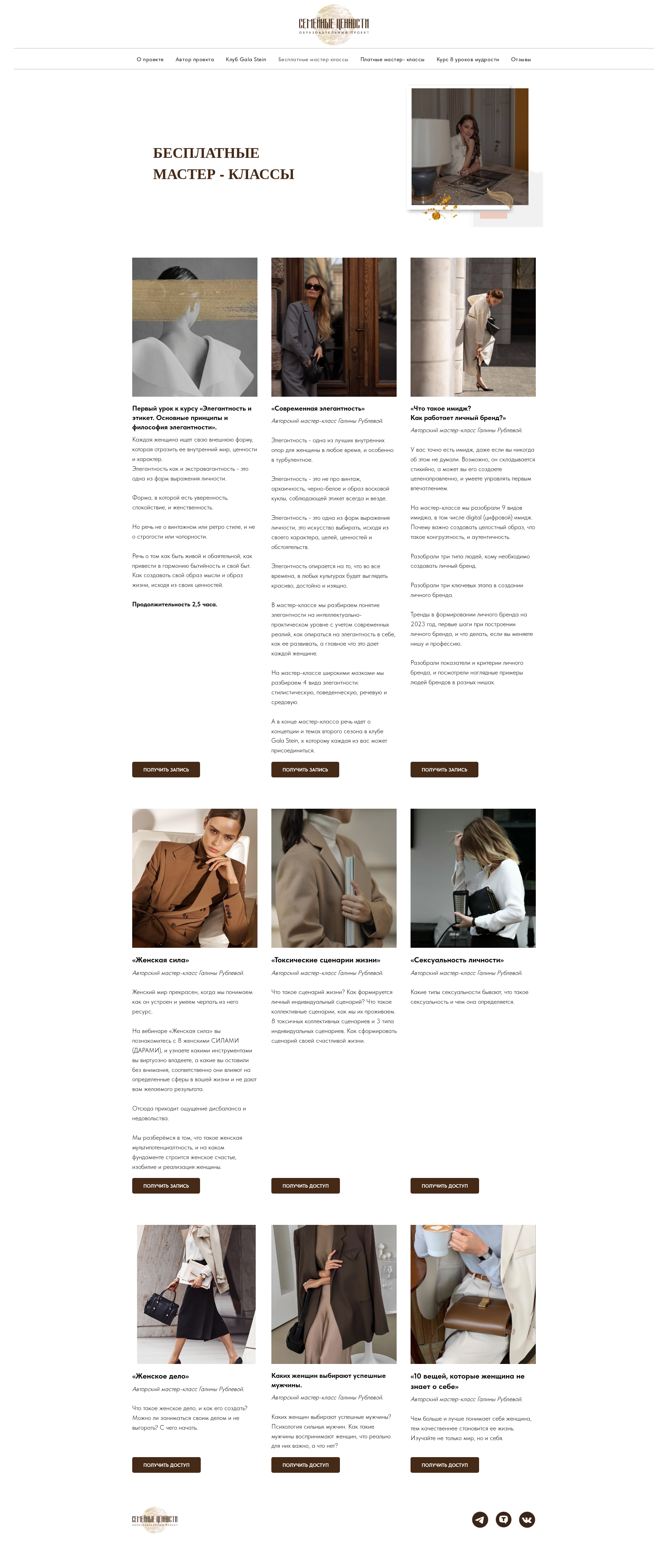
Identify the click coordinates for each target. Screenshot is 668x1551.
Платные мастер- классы (392, 59)
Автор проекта (195, 59)
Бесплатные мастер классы (313, 59)
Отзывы (521, 59)
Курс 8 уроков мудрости (468, 59)
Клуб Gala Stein (246, 59)
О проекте (150, 59)
